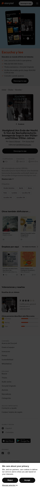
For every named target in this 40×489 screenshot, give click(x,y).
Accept (27, 480)
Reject (10, 480)
